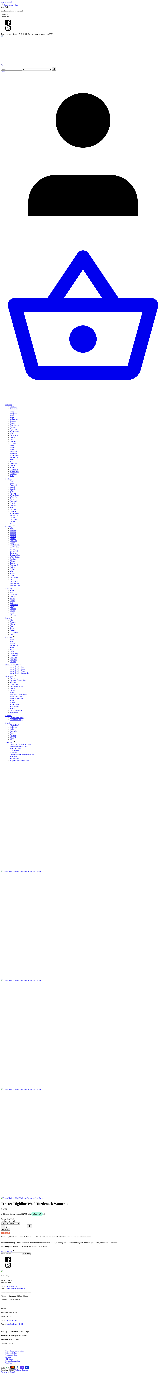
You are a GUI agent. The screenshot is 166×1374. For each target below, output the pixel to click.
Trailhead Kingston (21, 1370)
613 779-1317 (12, 1320)
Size (2, 1221)
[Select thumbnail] (83, 1035)
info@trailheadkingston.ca (15, 1288)
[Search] (2, 66)
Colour (3, 1219)
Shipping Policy (11, 1353)
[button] (5, 1233)
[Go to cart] (83, 400)
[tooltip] (8, 1232)
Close (3, 71)
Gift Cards (9, 1359)
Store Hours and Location (14, 1351)
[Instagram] (8, 30)
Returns (8, 1357)
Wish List (8, 1363)
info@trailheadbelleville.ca (16, 1324)
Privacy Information (12, 1361)
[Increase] (29, 1226)
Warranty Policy (11, 1355)
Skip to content (6, 2)
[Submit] (54, 69)
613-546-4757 (12, 1286)
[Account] (83, 236)
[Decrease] (3, 1226)
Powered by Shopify (8, 1372)
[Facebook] (8, 24)
